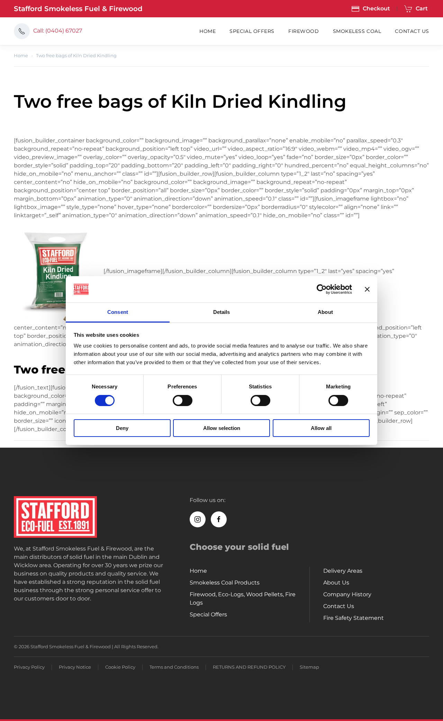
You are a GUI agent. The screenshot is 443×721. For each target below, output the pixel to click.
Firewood (303, 31)
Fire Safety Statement (353, 618)
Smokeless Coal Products (225, 582)
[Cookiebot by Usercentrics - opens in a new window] (321, 289)
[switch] (182, 400)
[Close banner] (367, 289)
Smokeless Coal (357, 31)
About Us (336, 582)
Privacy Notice (75, 667)
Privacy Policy (29, 667)
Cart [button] (422, 8)
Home (207, 31)
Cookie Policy (120, 667)
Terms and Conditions (174, 667)
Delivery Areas (342, 571)
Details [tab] (221, 312)
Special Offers (251, 31)
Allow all (321, 428)
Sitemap (309, 667)
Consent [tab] (117, 312)
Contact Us (412, 31)
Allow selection (221, 428)
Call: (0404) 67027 (57, 30)
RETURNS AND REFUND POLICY (249, 667)
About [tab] (325, 312)
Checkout (376, 8)
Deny (122, 428)
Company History (347, 594)
